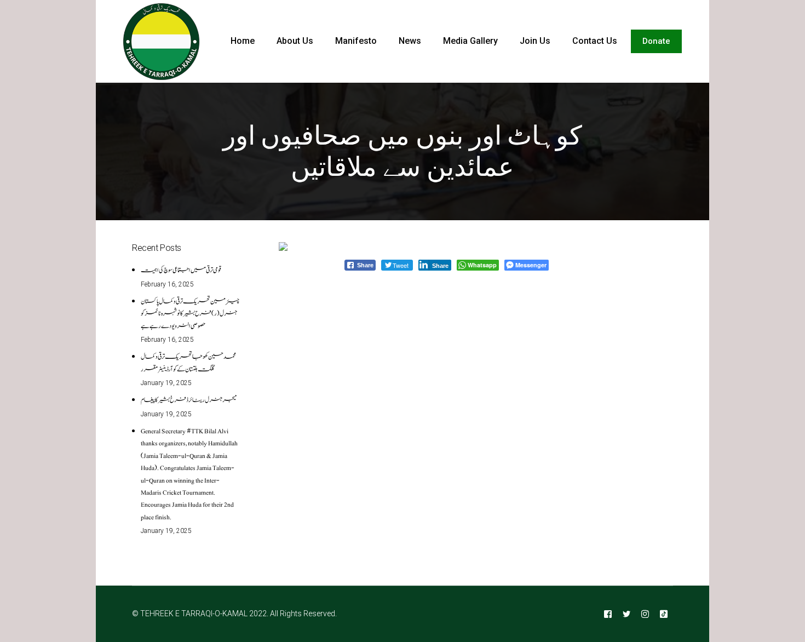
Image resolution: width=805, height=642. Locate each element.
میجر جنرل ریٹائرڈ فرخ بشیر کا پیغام (189, 399)
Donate (656, 41)
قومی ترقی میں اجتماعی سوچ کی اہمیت (181, 270)
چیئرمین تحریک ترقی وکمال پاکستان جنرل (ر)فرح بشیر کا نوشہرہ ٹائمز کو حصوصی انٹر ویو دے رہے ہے (190, 313)
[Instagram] (645, 614)
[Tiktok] (663, 614)
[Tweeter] (626, 614)
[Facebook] (608, 614)
